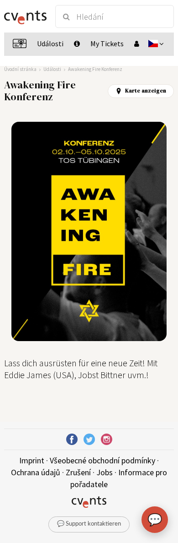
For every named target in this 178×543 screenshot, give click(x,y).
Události (52, 69)
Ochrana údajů (35, 472)
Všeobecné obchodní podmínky (102, 460)
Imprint (31, 460)
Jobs (104, 472)
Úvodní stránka (20, 69)
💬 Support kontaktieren (89, 524)
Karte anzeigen (145, 90)
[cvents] (25, 16)
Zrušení (78, 472)
